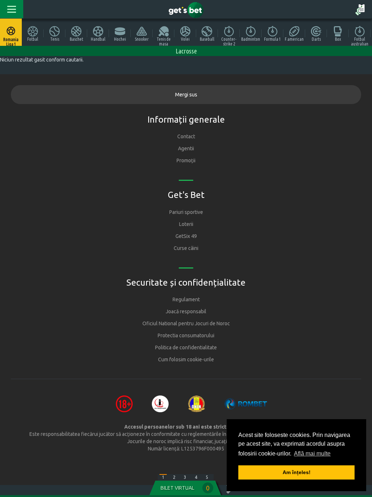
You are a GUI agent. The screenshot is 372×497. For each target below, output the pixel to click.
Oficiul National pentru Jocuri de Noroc (186, 323)
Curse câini (186, 248)
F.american (294, 39)
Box (338, 39)
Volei (185, 39)
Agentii (186, 148)
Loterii (186, 224)
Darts (316, 39)
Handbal (98, 39)
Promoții (186, 160)
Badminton (250, 39)
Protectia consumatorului (186, 335)
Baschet (76, 39)
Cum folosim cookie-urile (186, 359)
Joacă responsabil (186, 311)
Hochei (120, 39)
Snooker (142, 39)
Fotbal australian (359, 41)
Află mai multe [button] (312, 453)
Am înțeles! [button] (297, 472)
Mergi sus (186, 95)
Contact (186, 136)
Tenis (54, 39)
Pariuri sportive (186, 212)
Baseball (207, 39)
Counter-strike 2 (228, 41)
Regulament (186, 299)
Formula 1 (272, 39)
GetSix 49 (186, 236)
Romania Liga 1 (11, 41)
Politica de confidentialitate (186, 347)
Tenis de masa (164, 41)
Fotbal (32, 39)
